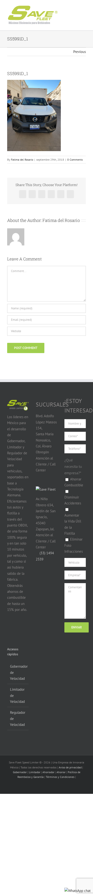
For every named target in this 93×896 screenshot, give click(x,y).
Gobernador (20, 772)
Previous (79, 51)
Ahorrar (61, 772)
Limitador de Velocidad (17, 695)
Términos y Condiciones (60, 777)
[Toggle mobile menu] (79, 11)
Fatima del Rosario (22, 159)
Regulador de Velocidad (17, 718)
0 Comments (75, 159)
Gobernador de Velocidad (18, 672)
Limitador (34, 772)
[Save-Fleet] (46, 489)
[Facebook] (10, 628)
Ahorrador (48, 772)
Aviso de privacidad (70, 767)
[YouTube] (19, 628)
